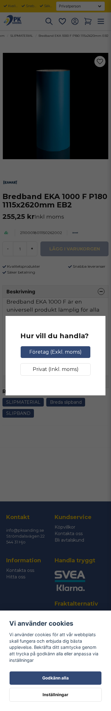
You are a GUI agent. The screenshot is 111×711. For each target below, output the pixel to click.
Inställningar (55, 694)
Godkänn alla (55, 677)
